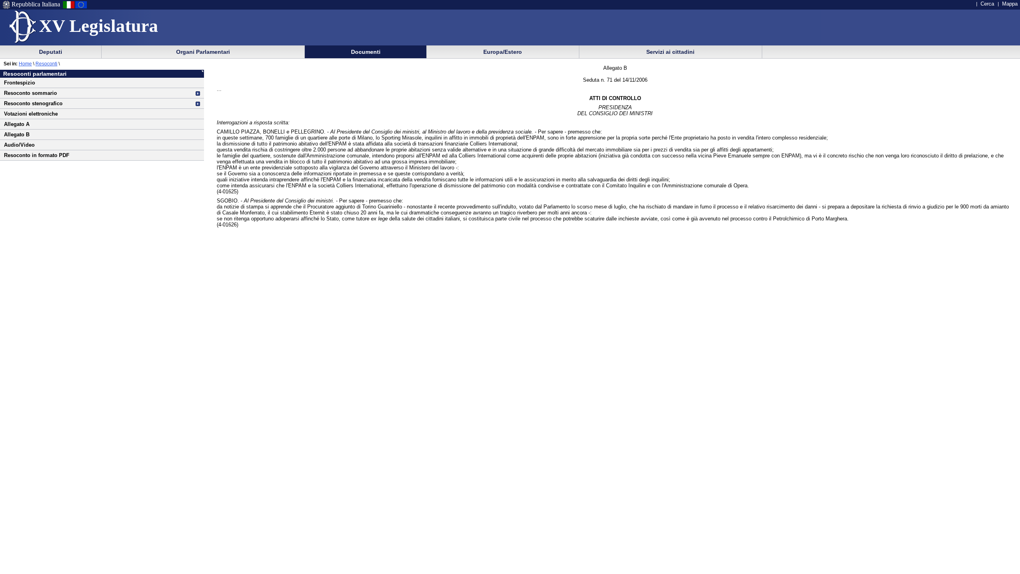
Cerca (987, 4)
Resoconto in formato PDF (36, 155)
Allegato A (16, 124)
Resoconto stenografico (33, 103)
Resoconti (46, 64)
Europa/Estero (503, 52)
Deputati (50, 52)
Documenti (365, 52)
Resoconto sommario (30, 93)
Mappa (1010, 4)
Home (25, 64)
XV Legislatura (98, 26)
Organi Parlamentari (203, 52)
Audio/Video (19, 145)
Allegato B (16, 135)
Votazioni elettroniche (31, 114)
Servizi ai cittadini (670, 52)
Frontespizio (19, 83)
